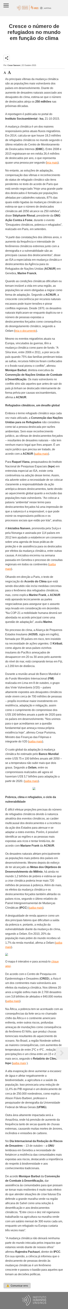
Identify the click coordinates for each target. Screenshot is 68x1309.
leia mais (52, 162)
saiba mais (41, 453)
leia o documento (25, 330)
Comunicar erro (17, 1285)
